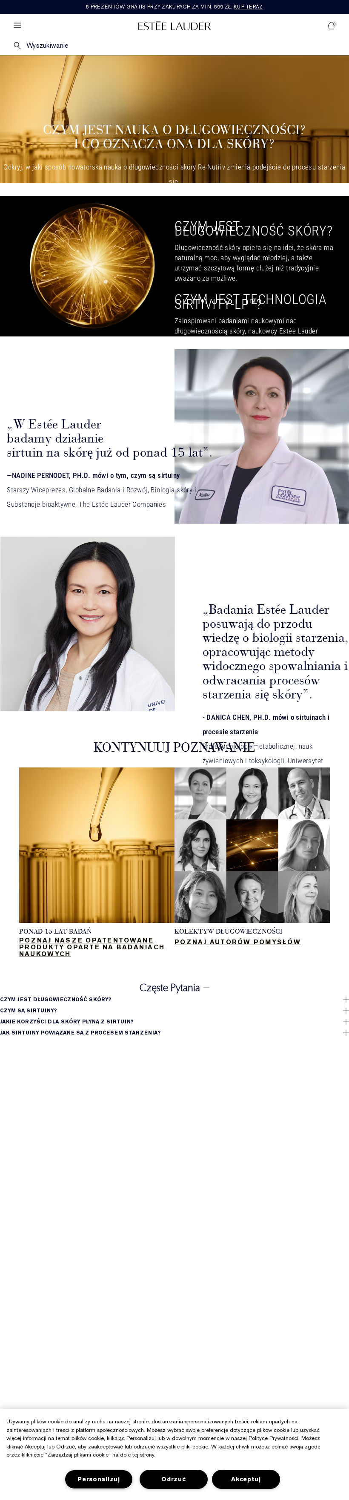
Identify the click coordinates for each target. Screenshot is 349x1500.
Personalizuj (98, 1479)
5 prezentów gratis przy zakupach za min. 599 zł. (174, 6)
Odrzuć (173, 1479)
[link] (96, 863)
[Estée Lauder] (174, 25)
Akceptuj (246, 1479)
